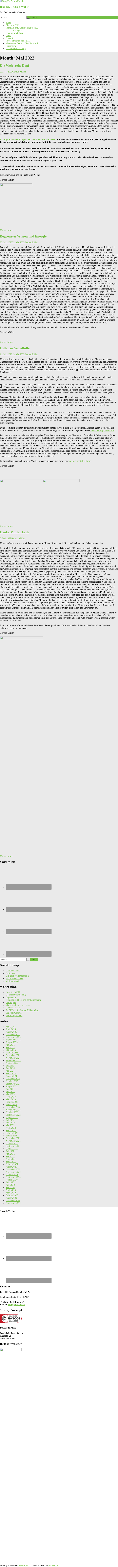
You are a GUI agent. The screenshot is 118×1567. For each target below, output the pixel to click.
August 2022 (12, 1117)
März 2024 (11, 1073)
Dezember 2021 (13, 1138)
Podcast (9, 38)
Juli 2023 (10, 1089)
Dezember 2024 (13, 1055)
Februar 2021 (12, 1164)
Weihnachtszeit (12, 981)
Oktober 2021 (12, 1143)
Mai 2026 (10, 1026)
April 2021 (11, 1159)
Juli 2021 (10, 1151)
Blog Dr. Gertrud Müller (14, 6)
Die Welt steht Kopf (14, 65)
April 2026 (11, 1029)
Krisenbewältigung (14, 33)
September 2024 (13, 1060)
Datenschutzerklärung (16, 48)
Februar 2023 (12, 1102)
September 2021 (13, 1146)
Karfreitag (10, 973)
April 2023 (11, 1096)
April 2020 (11, 1190)
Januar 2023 (11, 1104)
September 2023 (13, 1084)
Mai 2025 (10, 1047)
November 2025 (13, 1037)
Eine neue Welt (13, 25)
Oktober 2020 (12, 1174)
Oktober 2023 (12, 1081)
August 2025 (12, 1042)
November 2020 (13, 1172)
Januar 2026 (11, 1032)
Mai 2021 (10, 1156)
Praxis (8, 35)
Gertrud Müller (19, 71)
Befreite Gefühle (13, 992)
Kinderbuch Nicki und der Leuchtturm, (23, 1000)
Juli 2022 (10, 1120)
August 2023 (12, 1086)
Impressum (11, 46)
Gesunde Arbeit (13, 970)
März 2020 (11, 1192)
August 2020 (12, 1179)
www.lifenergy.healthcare (102, 430)
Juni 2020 (10, 1185)
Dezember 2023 (13, 1078)
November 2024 (13, 1058)
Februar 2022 (12, 1133)
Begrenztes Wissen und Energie (23, 236)
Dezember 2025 (13, 1034)
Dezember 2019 (13, 1200)
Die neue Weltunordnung (17, 976)
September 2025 (13, 1039)
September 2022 (13, 1115)
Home (8, 22)
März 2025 (11, 1050)
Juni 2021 (10, 1154)
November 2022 (13, 1109)
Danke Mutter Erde (14, 532)
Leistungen (17, 30)
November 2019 (13, 1203)
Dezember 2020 (13, 1169)
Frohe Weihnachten (14, 978)
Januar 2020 (11, 1198)
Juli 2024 (10, 1065)
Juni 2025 (10, 1045)
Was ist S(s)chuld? (14, 1015)
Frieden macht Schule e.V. (18, 40)
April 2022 (11, 1128)
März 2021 (11, 1161)
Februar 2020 (12, 1195)
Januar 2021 (11, 1167)
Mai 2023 (10, 1094)
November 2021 (13, 1141)
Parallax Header (13, 1007)
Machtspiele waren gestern (18, 1005)
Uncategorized (6, 230)
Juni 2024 (10, 1068)
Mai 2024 (10, 1071)
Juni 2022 (10, 1122)
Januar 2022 (11, 1135)
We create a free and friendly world (22, 43)
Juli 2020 (10, 1182)
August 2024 (12, 1063)
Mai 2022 (10, 1125)
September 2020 (13, 1177)
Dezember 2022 (13, 1107)
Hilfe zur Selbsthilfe (15, 348)
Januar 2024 (11, 1076)
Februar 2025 (12, 1052)
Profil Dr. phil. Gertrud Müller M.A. (22, 28)
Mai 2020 (10, 1187)
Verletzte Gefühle (14, 1013)
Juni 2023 (10, 1091)
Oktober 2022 (12, 1112)
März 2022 (11, 1130)
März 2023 (11, 1099)
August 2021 (12, 1148)
